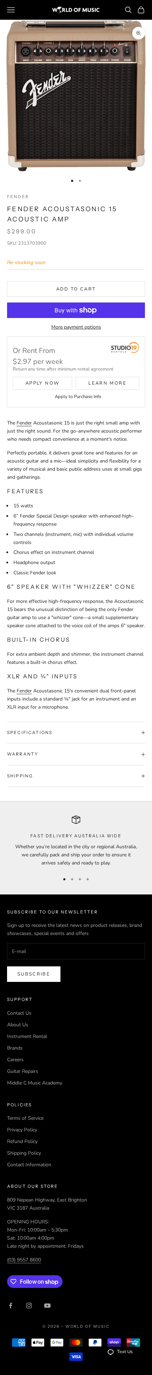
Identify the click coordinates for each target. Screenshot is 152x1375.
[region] (76, 841)
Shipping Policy (24, 1153)
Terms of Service (25, 1118)
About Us (17, 1024)
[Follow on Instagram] (29, 1305)
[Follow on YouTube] (47, 1305)
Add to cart (76, 289)
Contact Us (19, 1013)
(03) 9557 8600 (24, 1260)
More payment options (76, 327)
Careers (15, 1059)
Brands (15, 1048)
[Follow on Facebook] (10, 1305)
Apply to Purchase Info (78, 396)
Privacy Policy (22, 1129)
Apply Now (42, 383)
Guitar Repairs (22, 1071)
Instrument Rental (27, 1036)
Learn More (107, 383)
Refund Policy (22, 1141)
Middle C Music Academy (34, 1083)
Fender (18, 196)
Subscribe (33, 974)
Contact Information (29, 1164)
